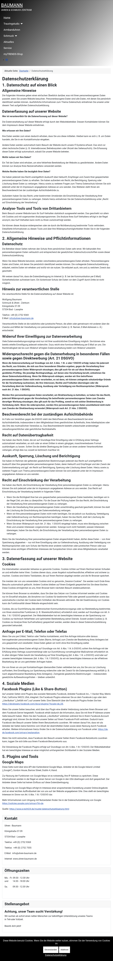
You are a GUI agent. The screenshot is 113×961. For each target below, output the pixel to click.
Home (7, 17)
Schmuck (9, 36)
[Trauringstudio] (21, 23)
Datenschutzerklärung (55, 955)
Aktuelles (9, 42)
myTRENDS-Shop (13, 54)
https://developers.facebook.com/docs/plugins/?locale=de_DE (32, 704)
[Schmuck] (15, 35)
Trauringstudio (11, 23)
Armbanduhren (12, 29)
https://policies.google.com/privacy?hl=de (22, 803)
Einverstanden (51, 950)
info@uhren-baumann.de (21, 318)
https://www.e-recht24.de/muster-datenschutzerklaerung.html (39, 809)
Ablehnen (64, 950)
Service (8, 48)
